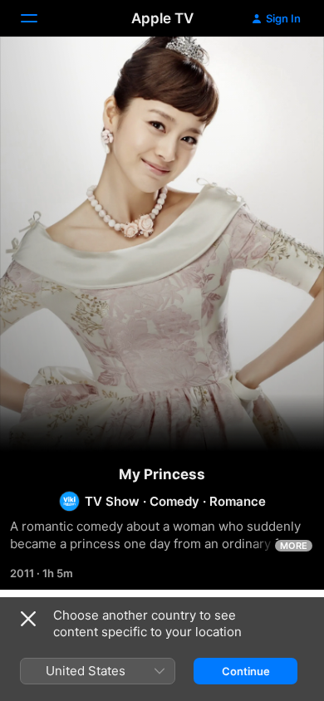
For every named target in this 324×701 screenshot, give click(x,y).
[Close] (28, 618)
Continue (246, 671)
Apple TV (162, 18)
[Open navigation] (39, 18)
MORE (293, 545)
